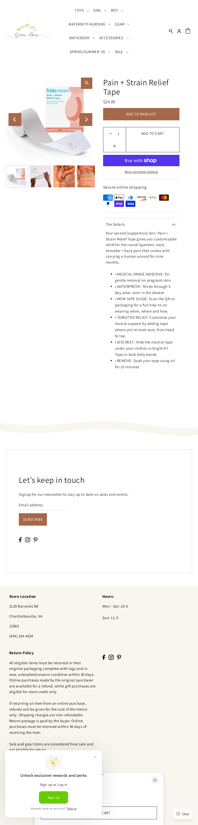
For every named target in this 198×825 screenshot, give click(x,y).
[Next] (85, 119)
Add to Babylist (141, 114)
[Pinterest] (36, 539)
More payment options (141, 172)
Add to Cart (152, 133)
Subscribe (33, 519)
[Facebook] (20, 539)
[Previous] (15, 119)
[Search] (171, 31)
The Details (115, 224)
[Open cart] (187, 31)
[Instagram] (27, 539)
